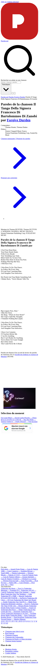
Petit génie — (8, 569)
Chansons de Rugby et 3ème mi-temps (18, 639)
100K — (6, 571)
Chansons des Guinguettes (14, 637)
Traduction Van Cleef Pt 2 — (22, 602)
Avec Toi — (7, 585)
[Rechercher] (12, 93)
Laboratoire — (25, 573)
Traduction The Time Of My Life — (19, 605)
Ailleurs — (20, 577)
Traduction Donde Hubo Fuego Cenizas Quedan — (18, 607)
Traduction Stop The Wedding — (18, 594)
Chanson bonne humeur (13, 641)
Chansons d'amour (11, 635)
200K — (11, 573)
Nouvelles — (31, 581)
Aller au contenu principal (10, 2)
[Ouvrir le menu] (14, 93)
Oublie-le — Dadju (13, 422)
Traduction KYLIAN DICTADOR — (16, 597)
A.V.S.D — (23, 575)
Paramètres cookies (11, 651)
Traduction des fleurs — (12, 588)
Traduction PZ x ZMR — (12, 596)
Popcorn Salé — (17, 581)
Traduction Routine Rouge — (18, 616)
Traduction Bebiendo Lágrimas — (15, 604)
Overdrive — (20, 579)
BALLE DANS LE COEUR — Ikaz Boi (15, 420)
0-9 (7, 623)
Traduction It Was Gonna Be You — (18, 610)
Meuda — (7, 575)
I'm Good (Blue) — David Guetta (12, 418)
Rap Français (9, 633)
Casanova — (19, 571)
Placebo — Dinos (30, 418)
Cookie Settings (10, 653)
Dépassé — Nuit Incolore (28, 422)
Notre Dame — (27, 569)
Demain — (29, 583)
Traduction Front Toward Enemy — (18, 618)
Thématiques (6, 84)
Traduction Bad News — (12, 610)
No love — (7, 583)
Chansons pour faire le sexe (14, 631)
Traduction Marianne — (16, 589)
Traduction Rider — (19, 615)
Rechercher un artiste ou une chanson (13, 80)
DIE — (18, 583)
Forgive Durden (18, 120)
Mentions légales (11, 649)
